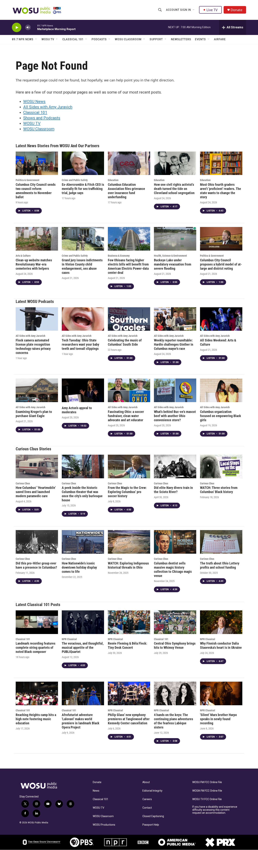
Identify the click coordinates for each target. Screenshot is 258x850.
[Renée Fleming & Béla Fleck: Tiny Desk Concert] (129, 622)
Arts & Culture (23, 255)
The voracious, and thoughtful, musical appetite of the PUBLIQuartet (83, 647)
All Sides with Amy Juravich (47, 107)
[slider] (34, 27)
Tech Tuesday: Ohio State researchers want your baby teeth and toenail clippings (80, 344)
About (146, 782)
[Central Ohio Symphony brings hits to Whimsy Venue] (175, 622)
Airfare (220, 39)
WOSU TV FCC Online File (207, 799)
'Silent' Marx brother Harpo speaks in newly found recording (218, 719)
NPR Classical (69, 639)
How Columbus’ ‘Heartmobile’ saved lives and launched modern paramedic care (36, 492)
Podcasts (99, 39)
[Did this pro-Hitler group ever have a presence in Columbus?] (37, 542)
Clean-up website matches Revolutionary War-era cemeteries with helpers (34, 264)
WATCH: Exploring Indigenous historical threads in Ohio (128, 565)
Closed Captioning (153, 816)
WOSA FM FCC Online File (207, 790)
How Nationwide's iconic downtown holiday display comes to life (79, 567)
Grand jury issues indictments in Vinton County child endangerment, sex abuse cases (82, 266)
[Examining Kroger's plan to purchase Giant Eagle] (37, 390)
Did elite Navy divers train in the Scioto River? (173, 490)
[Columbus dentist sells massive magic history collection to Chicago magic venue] (175, 542)
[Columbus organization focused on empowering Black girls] (221, 390)
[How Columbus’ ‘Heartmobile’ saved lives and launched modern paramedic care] (37, 466)
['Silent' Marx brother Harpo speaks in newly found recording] (221, 693)
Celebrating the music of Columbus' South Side (125, 342)
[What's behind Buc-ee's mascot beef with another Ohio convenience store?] (175, 390)
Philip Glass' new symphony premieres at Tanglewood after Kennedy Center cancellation (129, 719)
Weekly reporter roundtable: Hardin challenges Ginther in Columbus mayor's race (173, 344)
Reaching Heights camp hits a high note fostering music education (36, 719)
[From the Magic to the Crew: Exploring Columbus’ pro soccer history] (129, 466)
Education (113, 180)
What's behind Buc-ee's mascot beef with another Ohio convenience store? (175, 416)
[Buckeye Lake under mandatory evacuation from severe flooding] (175, 239)
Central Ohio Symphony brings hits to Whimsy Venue (174, 645)
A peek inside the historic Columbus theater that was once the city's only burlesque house (82, 494)
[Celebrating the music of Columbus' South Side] (129, 319)
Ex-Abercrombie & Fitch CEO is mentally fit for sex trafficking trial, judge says (83, 189)
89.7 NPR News (22, 39)
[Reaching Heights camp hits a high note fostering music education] (37, 693)
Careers (147, 799)
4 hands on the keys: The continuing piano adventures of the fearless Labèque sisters (173, 721)
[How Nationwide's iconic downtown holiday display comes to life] (83, 542)
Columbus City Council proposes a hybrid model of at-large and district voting (221, 264)
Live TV (212, 10)
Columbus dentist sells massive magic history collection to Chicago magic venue (173, 569)
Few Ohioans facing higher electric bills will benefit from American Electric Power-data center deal (128, 266)
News (96, 790)
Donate (236, 10)
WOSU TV (48, 39)
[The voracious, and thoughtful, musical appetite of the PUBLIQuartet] (83, 622)
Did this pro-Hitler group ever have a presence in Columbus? (36, 565)
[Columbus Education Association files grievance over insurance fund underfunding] (129, 163)
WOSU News (34, 101)
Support (156, 39)
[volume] (28, 27)
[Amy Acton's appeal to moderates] (83, 390)
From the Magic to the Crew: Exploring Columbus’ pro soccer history (127, 492)
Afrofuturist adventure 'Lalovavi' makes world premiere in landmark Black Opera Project (80, 721)
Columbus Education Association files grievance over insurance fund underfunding (126, 191)
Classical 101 (72, 39)
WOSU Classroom (128, 39)
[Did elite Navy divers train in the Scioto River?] (175, 466)
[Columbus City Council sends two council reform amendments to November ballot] (37, 163)
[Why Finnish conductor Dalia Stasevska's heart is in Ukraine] (221, 622)
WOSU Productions (104, 824)
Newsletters (181, 39)
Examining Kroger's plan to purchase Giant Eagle (34, 414)
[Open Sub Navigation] (193, 9)
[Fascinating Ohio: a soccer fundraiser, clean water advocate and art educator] (129, 390)
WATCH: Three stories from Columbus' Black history (218, 490)
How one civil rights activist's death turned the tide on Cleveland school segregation (174, 189)
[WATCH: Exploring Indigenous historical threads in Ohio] (129, 542)
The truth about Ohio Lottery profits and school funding (219, 565)
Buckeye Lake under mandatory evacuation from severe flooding (172, 264)
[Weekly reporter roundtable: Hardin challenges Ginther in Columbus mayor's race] (175, 319)
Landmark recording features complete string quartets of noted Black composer (35, 647)
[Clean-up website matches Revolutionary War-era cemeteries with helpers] (37, 239)
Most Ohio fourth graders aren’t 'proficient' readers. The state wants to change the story (220, 191)
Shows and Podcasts (41, 118)
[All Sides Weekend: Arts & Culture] (221, 319)
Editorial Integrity (152, 790)
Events (200, 39)
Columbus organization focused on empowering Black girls (220, 416)
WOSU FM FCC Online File (207, 782)
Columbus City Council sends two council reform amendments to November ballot (36, 191)
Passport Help (150, 824)
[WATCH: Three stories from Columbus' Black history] (221, 466)
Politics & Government (27, 180)
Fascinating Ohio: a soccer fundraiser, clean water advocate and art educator (126, 416)
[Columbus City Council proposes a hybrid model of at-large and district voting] (221, 239)
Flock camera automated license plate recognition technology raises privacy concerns (33, 346)
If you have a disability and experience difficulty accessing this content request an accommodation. (214, 809)
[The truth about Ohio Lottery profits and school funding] (221, 542)
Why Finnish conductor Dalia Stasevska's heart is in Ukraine (221, 645)
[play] (17, 27)
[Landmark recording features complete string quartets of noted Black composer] (37, 622)
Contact (147, 807)
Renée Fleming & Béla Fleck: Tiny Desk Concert (127, 645)
